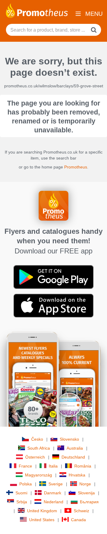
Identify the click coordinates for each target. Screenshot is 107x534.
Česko (37, 439)
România (82, 466)
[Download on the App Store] (53, 305)
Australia (75, 448)
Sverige (55, 484)
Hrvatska (77, 475)
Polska (25, 484)
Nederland (53, 501)
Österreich (35, 457)
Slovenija (86, 492)
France (25, 466)
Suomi (21, 492)
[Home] (37, 10)
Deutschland (73, 457)
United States (41, 519)
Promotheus (75, 167)
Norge (85, 484)
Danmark (52, 492)
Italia (53, 466)
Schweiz (81, 510)
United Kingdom (42, 510)
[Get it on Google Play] (53, 276)
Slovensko (69, 439)
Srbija (21, 501)
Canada (78, 519)
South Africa (38, 448)
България (89, 501)
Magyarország (38, 475)
